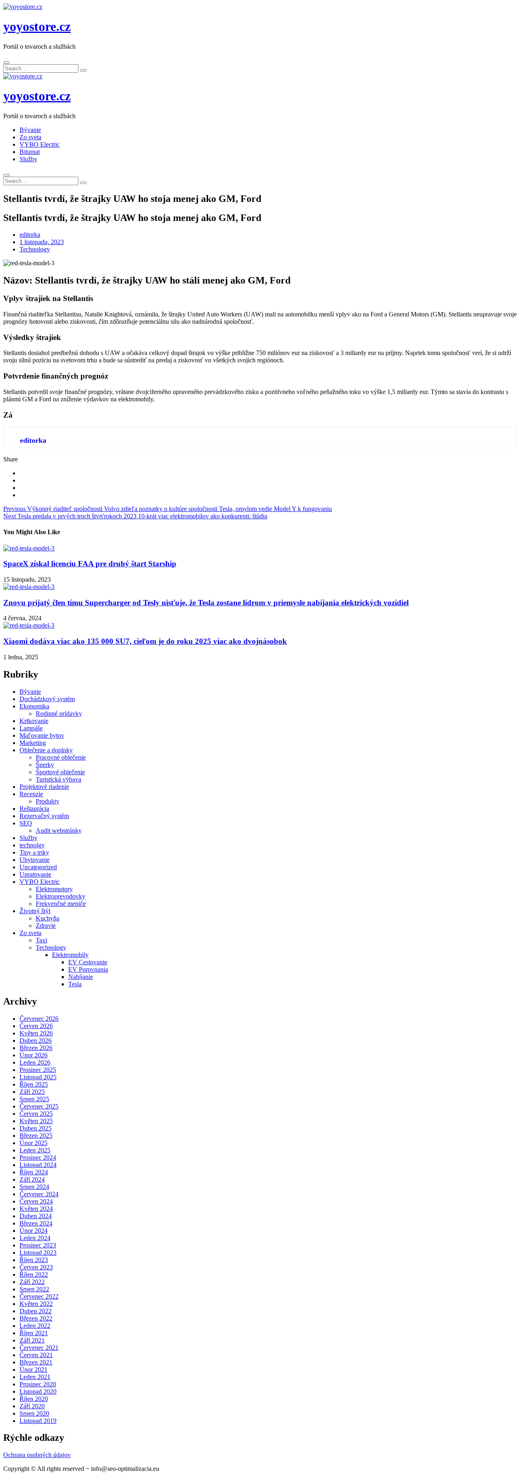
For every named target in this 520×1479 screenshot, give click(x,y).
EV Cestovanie (87, 962)
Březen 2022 (36, 1318)
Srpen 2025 (34, 1099)
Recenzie (31, 793)
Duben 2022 (36, 1311)
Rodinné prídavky (59, 713)
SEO (26, 823)
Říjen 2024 (34, 1172)
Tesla (75, 984)
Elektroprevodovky (60, 896)
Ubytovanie (35, 859)
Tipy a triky (34, 852)
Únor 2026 (34, 1055)
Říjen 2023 (34, 1259)
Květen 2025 (36, 1120)
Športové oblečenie (60, 772)
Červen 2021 (36, 1354)
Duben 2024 (36, 1216)
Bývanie (30, 129)
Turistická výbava (58, 779)
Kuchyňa (47, 918)
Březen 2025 (36, 1135)
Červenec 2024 (39, 1194)
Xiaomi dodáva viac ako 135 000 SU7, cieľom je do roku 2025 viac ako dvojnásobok (145, 641)
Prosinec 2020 (38, 1384)
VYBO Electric (40, 144)
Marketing (33, 742)
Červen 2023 (36, 1267)
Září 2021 (32, 1340)
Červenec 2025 (39, 1106)
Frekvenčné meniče (61, 903)
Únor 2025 (34, 1142)
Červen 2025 (36, 1113)
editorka (30, 234)
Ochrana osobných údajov (37, 1454)
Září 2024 (32, 1179)
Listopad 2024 (38, 1164)
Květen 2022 (36, 1303)
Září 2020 (32, 1406)
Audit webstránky (59, 830)
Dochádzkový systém (47, 698)
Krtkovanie (34, 720)
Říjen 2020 (34, 1398)
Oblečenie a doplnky (46, 750)
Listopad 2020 (38, 1391)
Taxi (41, 940)
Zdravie (46, 925)
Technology (35, 249)
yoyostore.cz (37, 26)
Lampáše (31, 728)
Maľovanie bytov (42, 735)
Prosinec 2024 (38, 1157)
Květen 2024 (36, 1208)
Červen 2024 (36, 1201)
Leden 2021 (35, 1376)
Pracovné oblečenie (61, 757)
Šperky (45, 764)
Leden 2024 (35, 1237)
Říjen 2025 (34, 1084)
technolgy (32, 845)
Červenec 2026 (39, 1018)
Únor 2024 (34, 1230)
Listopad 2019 (38, 1420)
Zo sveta (30, 137)
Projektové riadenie (44, 786)
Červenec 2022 (39, 1296)
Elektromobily (70, 954)
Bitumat (30, 151)
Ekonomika (34, 706)
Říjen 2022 (34, 1274)
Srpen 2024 (34, 1186)
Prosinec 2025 (38, 1069)
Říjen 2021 (34, 1333)
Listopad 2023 (38, 1252)
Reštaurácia (34, 808)
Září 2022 (32, 1281)
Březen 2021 (36, 1362)
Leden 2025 (35, 1150)
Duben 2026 (36, 1040)
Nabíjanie (80, 976)
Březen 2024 (36, 1223)
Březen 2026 (36, 1047)
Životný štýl (35, 910)
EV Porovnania (88, 969)
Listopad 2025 (38, 1077)
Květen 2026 (36, 1033)
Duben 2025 (36, 1128)
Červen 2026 (36, 1025)
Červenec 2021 (39, 1347)
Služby (28, 159)
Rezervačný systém (44, 815)
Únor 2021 (34, 1369)
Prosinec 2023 (38, 1245)
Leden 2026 (35, 1062)
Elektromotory (54, 889)
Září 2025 (32, 1091)
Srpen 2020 (34, 1413)
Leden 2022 (35, 1325)
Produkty (47, 801)
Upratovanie (35, 874)
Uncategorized (38, 867)
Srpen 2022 (34, 1289)
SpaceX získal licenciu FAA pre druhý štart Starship (89, 563)
